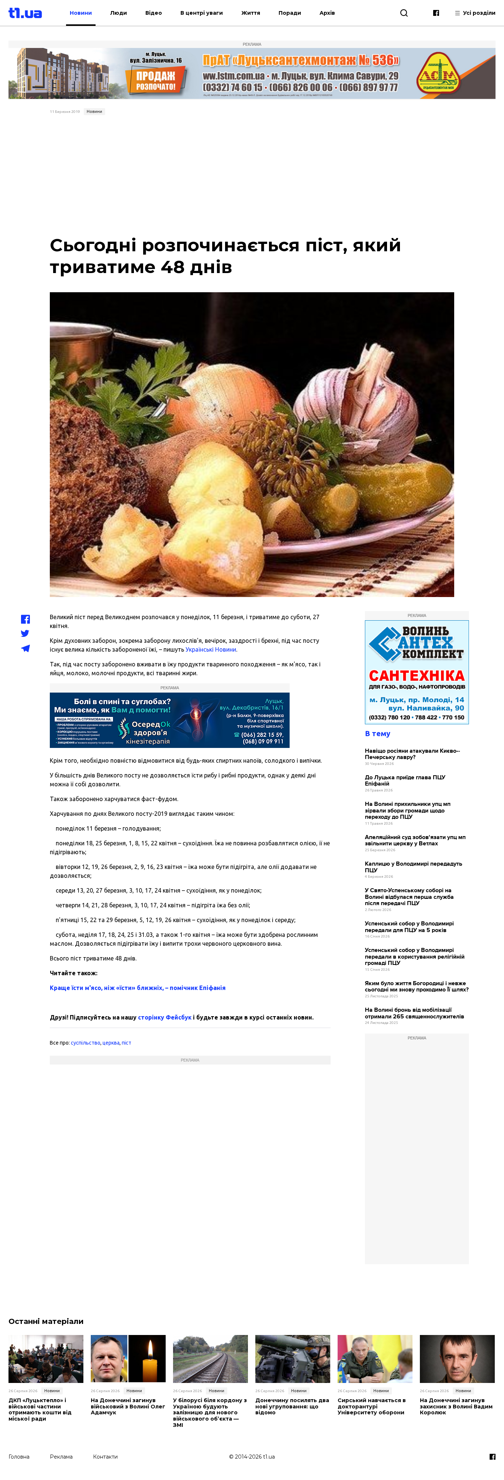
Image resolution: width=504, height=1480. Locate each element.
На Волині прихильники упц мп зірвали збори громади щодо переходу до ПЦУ (408, 810)
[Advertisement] (252, 173)
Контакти (105, 1456)
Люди (118, 13)
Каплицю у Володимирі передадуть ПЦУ (413, 867)
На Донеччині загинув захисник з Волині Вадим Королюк (456, 1406)
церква (111, 1043)
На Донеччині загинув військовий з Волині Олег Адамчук (128, 1406)
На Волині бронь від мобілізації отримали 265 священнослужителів (414, 1013)
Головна (19, 1456)
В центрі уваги (201, 13)
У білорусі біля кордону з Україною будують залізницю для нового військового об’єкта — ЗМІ (210, 1412)
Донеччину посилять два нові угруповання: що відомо (292, 1406)
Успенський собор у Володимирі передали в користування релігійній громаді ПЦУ (415, 956)
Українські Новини (211, 649)
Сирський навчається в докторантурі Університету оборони (372, 1406)
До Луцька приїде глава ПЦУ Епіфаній (405, 781)
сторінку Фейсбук (164, 1017)
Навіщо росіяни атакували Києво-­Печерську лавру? (412, 754)
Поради (290, 13)
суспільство (85, 1043)
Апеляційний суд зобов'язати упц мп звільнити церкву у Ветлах (415, 840)
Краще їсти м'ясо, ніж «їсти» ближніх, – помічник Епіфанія (138, 987)
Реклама (61, 1456)
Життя (250, 13)
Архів (327, 13)
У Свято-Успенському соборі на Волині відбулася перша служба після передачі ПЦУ (409, 897)
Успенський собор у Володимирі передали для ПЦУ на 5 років (409, 927)
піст (126, 1043)
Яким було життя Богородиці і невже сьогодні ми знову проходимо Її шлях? (417, 986)
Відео (153, 13)
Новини (81, 13)
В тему (377, 733)
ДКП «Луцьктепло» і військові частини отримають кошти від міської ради (40, 1409)
